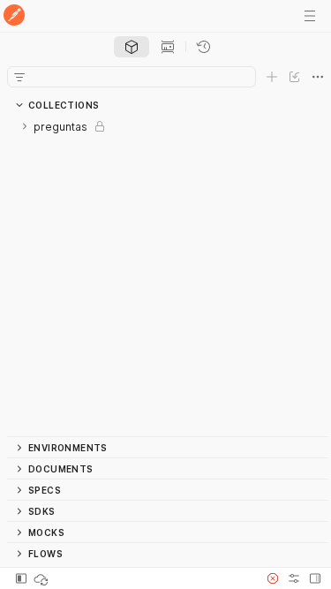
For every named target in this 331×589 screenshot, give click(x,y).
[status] (42, 578)
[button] (272, 578)
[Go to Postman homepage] (14, 16)
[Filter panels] (19, 77)
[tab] (131, 46)
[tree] (167, 276)
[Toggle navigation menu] (309, 15)
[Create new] (271, 76)
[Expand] (25, 126)
